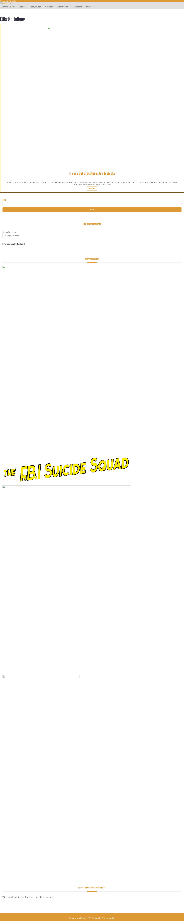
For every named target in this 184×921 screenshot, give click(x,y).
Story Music (35, 7)
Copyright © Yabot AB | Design (84, 918)
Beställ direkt (8, 7)
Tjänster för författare (84, 7)
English (22, 7)
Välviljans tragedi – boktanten (17, 897)
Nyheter (49, 7)
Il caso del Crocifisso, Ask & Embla (92, 173)
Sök (4, 200)
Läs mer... (92, 188)
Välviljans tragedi (44, 897)
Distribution (62, 7)
